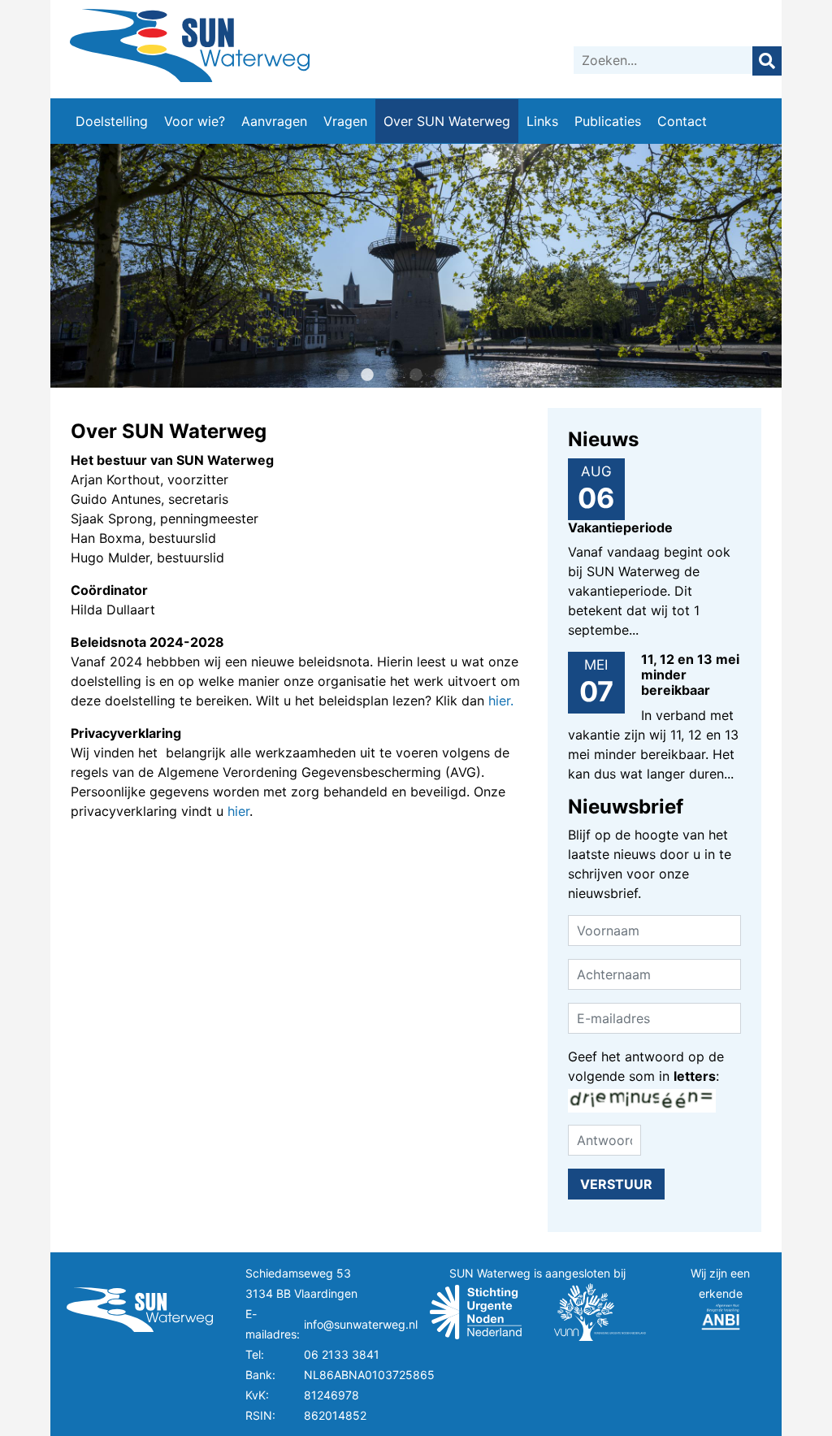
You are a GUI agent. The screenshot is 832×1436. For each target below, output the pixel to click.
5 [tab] (440, 375)
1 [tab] (343, 375)
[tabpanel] (416, 266)
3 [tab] (392, 375)
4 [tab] (416, 375)
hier (238, 811)
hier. (501, 700)
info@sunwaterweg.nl (361, 1324)
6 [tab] (465, 375)
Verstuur (616, 1184)
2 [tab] (367, 375)
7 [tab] (489, 375)
